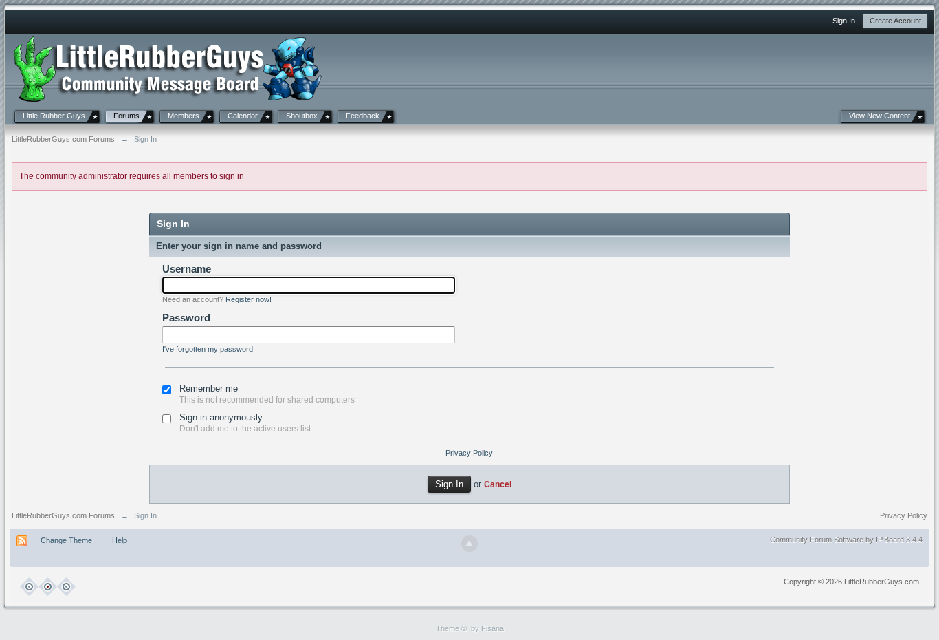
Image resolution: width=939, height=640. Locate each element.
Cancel (497, 484)
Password (186, 317)
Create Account (895, 21)
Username (186, 269)
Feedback (362, 115)
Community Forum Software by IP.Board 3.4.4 (846, 539)
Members (183, 115)
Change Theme (66, 540)
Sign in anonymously (221, 417)
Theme (447, 628)
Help (119, 540)
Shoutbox (302, 115)
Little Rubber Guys (54, 115)
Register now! (248, 299)
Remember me (208, 388)
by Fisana (487, 628)
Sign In (843, 21)
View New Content (879, 115)
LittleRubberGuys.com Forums (63, 515)
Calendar (243, 115)
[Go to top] (469, 543)
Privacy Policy (469, 453)
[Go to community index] (168, 68)
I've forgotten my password (207, 349)
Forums (126, 115)
